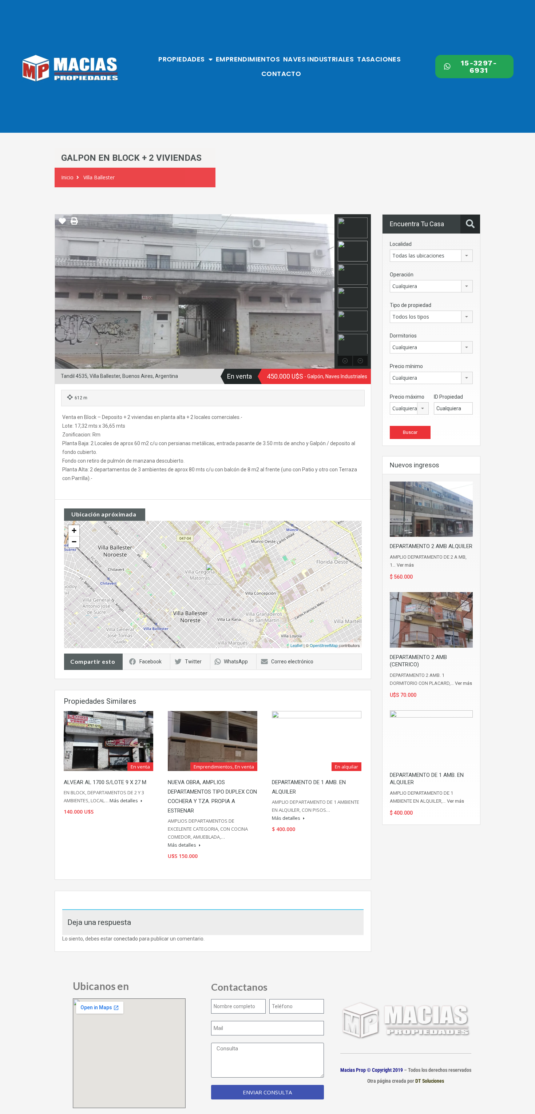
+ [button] (74, 530)
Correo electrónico (292, 661)
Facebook (150, 661)
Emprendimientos (248, 59)
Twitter (193, 661)
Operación (401, 274)
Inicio (67, 177)
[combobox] (431, 255)
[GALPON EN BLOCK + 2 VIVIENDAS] (213, 574)
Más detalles (124, 800)
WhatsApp (236, 661)
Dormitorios (403, 336)
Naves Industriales (318, 59)
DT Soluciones (429, 1081)
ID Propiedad (448, 397)
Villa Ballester (99, 177)
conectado (126, 939)
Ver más (405, 565)
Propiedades (181, 59)
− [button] (74, 541)
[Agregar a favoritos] (62, 224)
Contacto (281, 73)
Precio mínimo (406, 366)
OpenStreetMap (324, 645)
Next (328, 292)
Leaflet (296, 645)
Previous (61, 292)
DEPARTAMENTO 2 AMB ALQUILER (431, 546)
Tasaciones (379, 59)
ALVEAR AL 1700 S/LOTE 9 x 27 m (105, 782)
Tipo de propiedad (410, 305)
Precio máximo (407, 397)
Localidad (401, 244)
